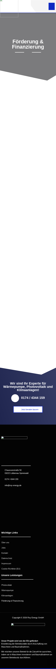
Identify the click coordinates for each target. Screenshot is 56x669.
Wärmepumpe (7, 590)
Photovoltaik (6, 585)
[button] (52, 6)
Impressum (6, 563)
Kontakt (4, 553)
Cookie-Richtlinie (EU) (10, 569)
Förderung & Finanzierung (12, 601)
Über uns (5, 542)
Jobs (3, 548)
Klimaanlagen (7, 595)
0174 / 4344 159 (33, 398)
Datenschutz (6, 558)
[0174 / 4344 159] (15, 398)
